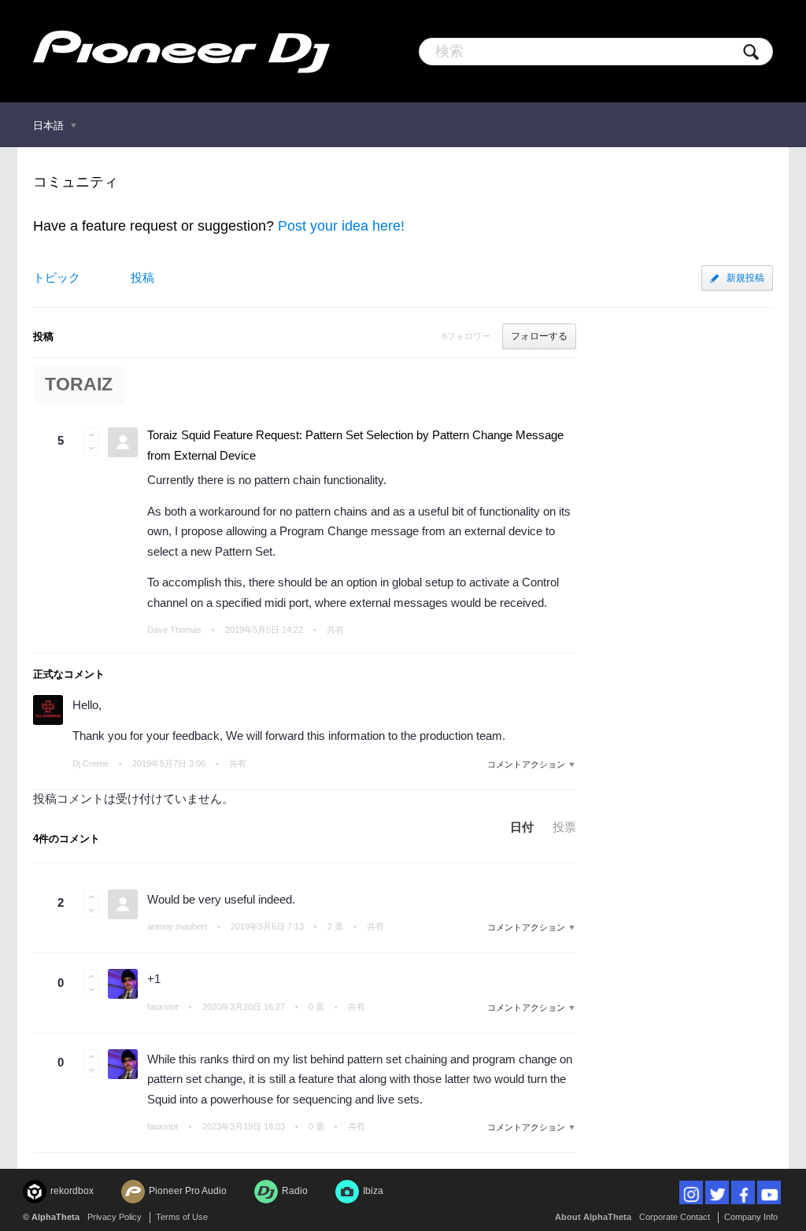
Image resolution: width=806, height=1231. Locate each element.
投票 (564, 827)
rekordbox (72, 1190)
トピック (56, 277)
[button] (91, 434)
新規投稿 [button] (745, 277)
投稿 (142, 277)
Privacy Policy (114, 1217)
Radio (295, 1190)
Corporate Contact (674, 1217)
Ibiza (373, 1190)
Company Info (751, 1217)
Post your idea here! (341, 226)
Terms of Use (182, 1217)
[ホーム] (181, 51)
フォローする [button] (539, 336)
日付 (522, 827)
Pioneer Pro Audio (188, 1190)
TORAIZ (79, 384)
